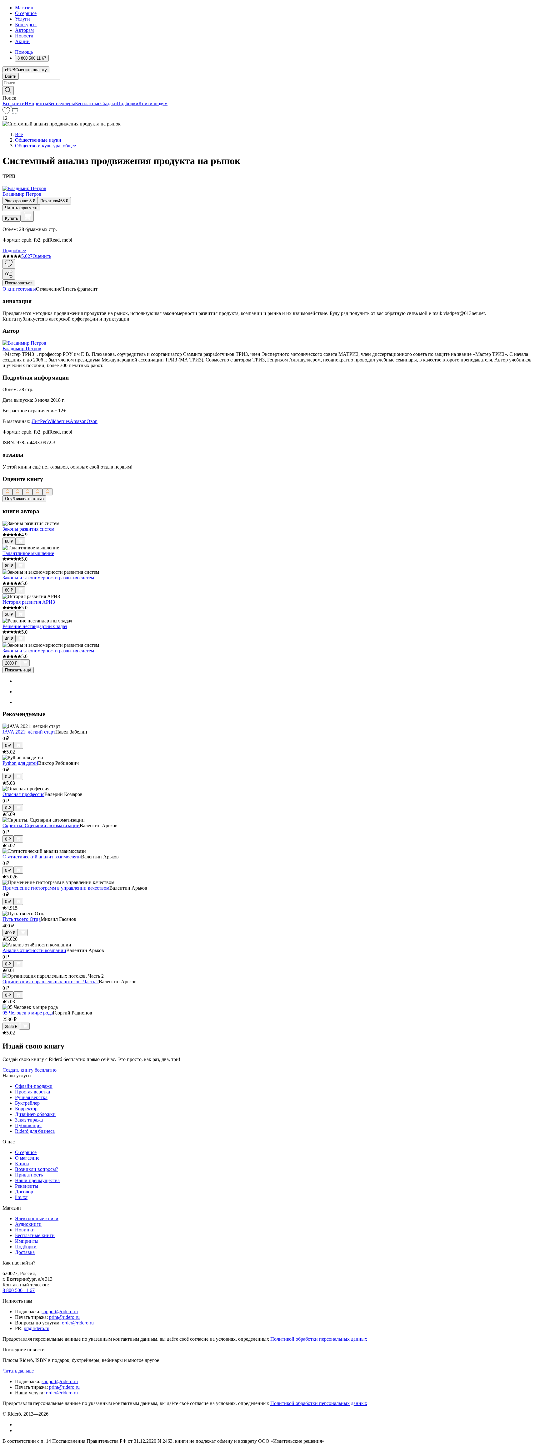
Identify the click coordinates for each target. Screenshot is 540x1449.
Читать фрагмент (21, 207)
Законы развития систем (28, 529)
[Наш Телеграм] (17, 1430)
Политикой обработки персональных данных (318, 1339)
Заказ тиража (29, 1119)
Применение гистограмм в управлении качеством (55, 888)
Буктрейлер (27, 1103)
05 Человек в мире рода (27, 1012)
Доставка (25, 1252)
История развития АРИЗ (28, 602)
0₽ (8, 745)
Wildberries (58, 421)
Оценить (41, 256)
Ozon (92, 421)
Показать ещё (18, 670)
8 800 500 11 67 (18, 1290)
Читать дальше (18, 1370)
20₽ (9, 614)
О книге (11, 289)
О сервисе (26, 13)
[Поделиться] (8, 274)
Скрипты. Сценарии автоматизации (41, 825)
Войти (10, 76)
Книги (22, 1163)
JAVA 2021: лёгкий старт (28, 731)
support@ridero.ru (60, 1311)
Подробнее (14, 250)
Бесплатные (87, 103)
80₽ (9, 541)
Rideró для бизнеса (35, 1131)
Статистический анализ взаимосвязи (41, 856)
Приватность (29, 1174)
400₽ (10, 933)
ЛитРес (39, 421)
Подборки (127, 103)
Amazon (78, 421)
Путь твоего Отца (21, 919)
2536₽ (11, 1026)
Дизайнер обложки (35, 1114)
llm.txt (21, 1197)
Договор (24, 1191)
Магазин (24, 7)
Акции (22, 41)
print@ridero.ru (64, 1317)
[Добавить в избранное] (8, 264)
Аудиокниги (28, 1224)
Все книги (13, 103)
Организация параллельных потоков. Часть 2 (50, 981)
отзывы (28, 289)
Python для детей (20, 763)
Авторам (24, 30)
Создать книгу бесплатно (29, 1070)
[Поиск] (8, 90)
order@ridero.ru (78, 1322)
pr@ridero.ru (36, 1328)
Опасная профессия (23, 794)
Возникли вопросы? (36, 1169)
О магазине (27, 1158)
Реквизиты (26, 1186)
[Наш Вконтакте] (18, 1424)
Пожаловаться (18, 283)
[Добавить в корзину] (27, 216)
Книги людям (153, 103)
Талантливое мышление (28, 553)
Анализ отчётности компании (34, 950)
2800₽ (11, 663)
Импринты (36, 103)
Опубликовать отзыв (24, 498)
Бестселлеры (61, 103)
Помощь (24, 52)
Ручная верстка (31, 1097)
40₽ (9, 638)
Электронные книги (36, 1218)
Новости (24, 35)
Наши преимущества (37, 1180)
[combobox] (270, 83)
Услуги (22, 19)
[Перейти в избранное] (6, 112)
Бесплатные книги (35, 1235)
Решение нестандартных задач (34, 626)
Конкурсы (26, 24)
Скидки (108, 103)
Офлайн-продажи (33, 1086)
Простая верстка (32, 1091)
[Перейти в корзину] (14, 112)
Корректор (26, 1108)
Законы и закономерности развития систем (48, 577)
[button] (270, 90)
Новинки (25, 1229)
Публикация (28, 1125)
